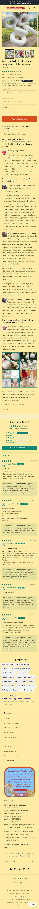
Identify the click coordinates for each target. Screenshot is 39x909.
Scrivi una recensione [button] (19, 448)
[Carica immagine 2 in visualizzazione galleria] (19, 54)
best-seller (5, 669)
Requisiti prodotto (7, 98)
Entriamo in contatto (11, 723)
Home (4, 696)
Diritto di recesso (10, 737)
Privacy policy (9, 732)
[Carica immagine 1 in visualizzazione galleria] (9, 54)
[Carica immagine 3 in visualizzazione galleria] (29, 54)
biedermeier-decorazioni (21, 669)
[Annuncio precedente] (4, 2)
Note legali (8, 746)
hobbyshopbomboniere (18, 890)
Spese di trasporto (10, 751)
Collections (14, 696)
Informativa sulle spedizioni (14, 902)
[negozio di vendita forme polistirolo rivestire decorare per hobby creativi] (19, 387)
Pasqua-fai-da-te (8, 686)
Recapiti (20, 905)
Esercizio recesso (10, 742)
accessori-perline (22, 664)
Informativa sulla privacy (21, 896)
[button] (4, 8)
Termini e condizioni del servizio (20, 899)
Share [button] (6, 409)
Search (6, 718)
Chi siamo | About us (11, 728)
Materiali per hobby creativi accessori (16, 699)
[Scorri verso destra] (36, 54)
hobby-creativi (23, 673)
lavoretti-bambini (8, 677)
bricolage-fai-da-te (8, 673)
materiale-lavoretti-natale (26, 677)
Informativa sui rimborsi (22, 893)
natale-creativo (7, 681)
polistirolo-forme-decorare (26, 686)
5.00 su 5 (25, 426)
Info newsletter (9, 760)
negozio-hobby (20, 681)
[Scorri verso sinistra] (2, 54)
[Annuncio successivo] (35, 2)
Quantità (4, 107)
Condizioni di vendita (11, 756)
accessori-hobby (8, 664)
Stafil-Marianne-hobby (10, 690)
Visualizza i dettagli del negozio (15, 134)
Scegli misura (6, 89)
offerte (31, 681)
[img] (6, 461)
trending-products (27, 690)
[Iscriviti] (32, 861)
